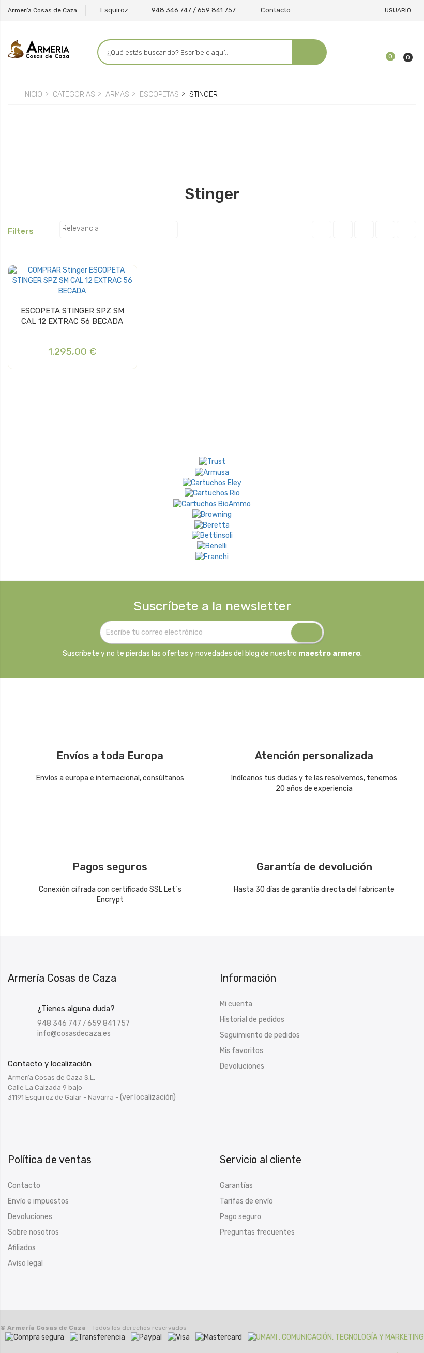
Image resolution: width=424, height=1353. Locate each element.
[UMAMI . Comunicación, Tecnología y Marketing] (336, 1337)
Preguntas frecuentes (257, 1232)
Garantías (236, 1185)
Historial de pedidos (252, 1019)
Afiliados (22, 1247)
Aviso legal (25, 1263)
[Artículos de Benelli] (212, 546)
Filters (25, 232)
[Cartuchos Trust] (212, 462)
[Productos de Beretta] (212, 525)
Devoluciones (242, 1066)
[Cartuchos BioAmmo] (212, 504)
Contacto (24, 1185)
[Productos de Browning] (212, 514)
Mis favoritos (241, 1050)
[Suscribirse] (306, 632)
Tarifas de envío (246, 1201)
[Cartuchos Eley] (212, 483)
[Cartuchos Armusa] (212, 472)
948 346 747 (59, 1023)
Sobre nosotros (33, 1232)
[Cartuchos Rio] (212, 493)
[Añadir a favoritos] (18, 277)
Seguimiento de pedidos (260, 1035)
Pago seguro (240, 1216)
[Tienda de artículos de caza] (212, 536)
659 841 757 (108, 1023)
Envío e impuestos (38, 1201)
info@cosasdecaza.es (74, 1033)
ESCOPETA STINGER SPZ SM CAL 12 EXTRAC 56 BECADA (72, 316)
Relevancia (117, 229)
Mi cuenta (236, 1004)
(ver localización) (148, 1097)
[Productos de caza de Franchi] (212, 556)
